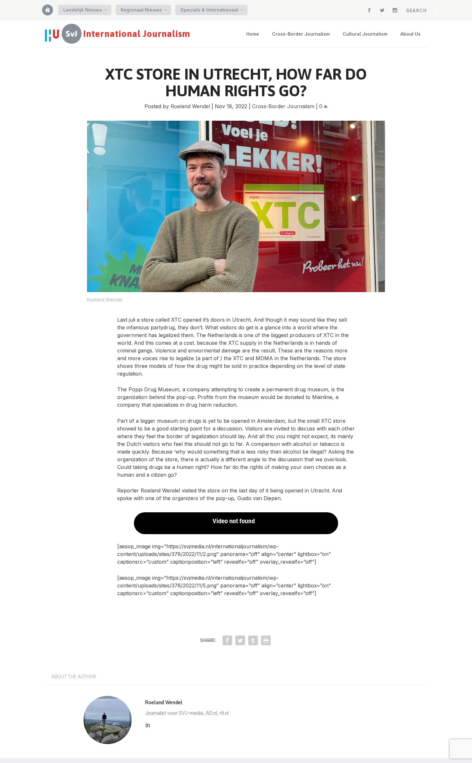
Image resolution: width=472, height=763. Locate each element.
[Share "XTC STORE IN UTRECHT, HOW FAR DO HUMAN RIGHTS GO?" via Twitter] (240, 640)
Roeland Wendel (190, 106)
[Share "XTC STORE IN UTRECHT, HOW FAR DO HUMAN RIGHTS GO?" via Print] (265, 640)
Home (252, 34)
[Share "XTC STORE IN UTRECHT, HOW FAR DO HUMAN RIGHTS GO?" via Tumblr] (253, 640)
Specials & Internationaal (209, 10)
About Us (410, 34)
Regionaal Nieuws (141, 10)
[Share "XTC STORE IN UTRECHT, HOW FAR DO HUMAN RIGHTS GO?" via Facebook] (227, 640)
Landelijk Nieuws (82, 10)
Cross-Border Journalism (301, 34)
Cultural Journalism (365, 34)
